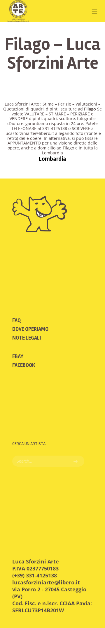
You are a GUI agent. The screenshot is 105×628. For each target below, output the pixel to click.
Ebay (17, 356)
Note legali (26, 338)
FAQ (16, 320)
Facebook (23, 365)
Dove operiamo (30, 329)
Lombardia (52, 159)
